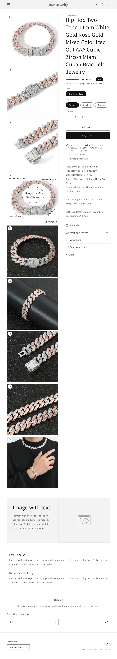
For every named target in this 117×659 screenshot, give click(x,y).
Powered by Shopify (103, 649)
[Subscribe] (55, 622)
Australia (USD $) (17, 647)
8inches (87, 105)
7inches (72, 105)
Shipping (80, 83)
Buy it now (87, 135)
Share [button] (71, 254)
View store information (79, 158)
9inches (101, 105)
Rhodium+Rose (76, 94)
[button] (8, 4)
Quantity (69, 111)
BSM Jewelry (91, 649)
